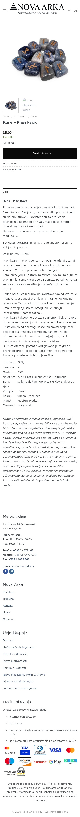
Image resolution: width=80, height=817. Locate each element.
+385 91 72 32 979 (24, 555)
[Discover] (24, 761)
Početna (7, 117)
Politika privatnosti (14, 668)
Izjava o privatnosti (15, 661)
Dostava (8, 640)
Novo (6, 612)
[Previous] (9, 58)
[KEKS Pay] (70, 761)
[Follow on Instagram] (11, 571)
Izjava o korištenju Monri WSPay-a (24, 675)
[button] (5, 9)
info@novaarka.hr (23, 566)
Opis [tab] (5, 192)
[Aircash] (40, 761)
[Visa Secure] (25, 750)
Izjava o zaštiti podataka (18, 681)
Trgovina (22, 117)
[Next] (70, 58)
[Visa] (55, 750)
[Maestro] (9, 761)
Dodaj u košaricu (42, 153)
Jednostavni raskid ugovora (20, 688)
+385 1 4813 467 (23, 550)
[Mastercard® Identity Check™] (9, 750)
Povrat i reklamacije (15, 654)
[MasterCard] (70, 750)
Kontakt (8, 606)
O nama (8, 619)
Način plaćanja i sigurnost (19, 647)
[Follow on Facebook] (5, 571)
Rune (34, 117)
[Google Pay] (55, 762)
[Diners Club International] (40, 750)
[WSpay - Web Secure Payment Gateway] (14, 771)
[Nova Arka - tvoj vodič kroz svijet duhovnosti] (37, 6)
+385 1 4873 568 (19, 559)
